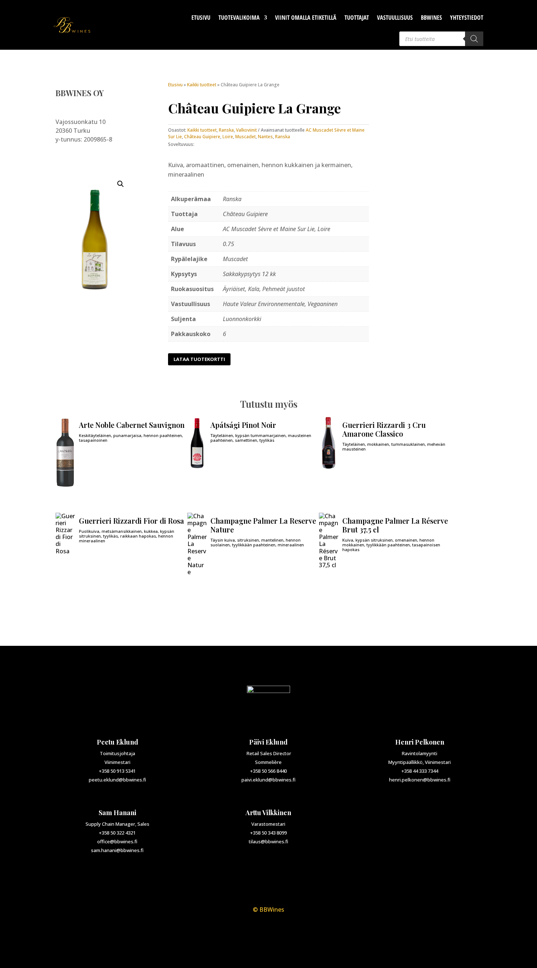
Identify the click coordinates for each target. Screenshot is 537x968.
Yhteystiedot (466, 18)
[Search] (474, 38)
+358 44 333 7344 (419, 771)
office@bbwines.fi (117, 841)
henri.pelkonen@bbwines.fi (419, 779)
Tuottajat (356, 18)
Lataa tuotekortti (199, 359)
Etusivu (200, 18)
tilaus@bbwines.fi (268, 841)
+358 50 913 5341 (117, 771)
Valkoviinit (246, 130)
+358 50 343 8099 (268, 832)
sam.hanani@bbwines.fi (117, 850)
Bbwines (431, 18)
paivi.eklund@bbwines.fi (268, 779)
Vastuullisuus (395, 18)
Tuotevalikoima (239, 18)
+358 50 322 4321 (117, 832)
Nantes (265, 136)
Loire (227, 136)
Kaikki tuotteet (201, 85)
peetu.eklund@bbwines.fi (117, 779)
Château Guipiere (202, 136)
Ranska (226, 130)
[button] (120, 184)
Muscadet (245, 136)
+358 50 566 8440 (268, 771)
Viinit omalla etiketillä (305, 18)
